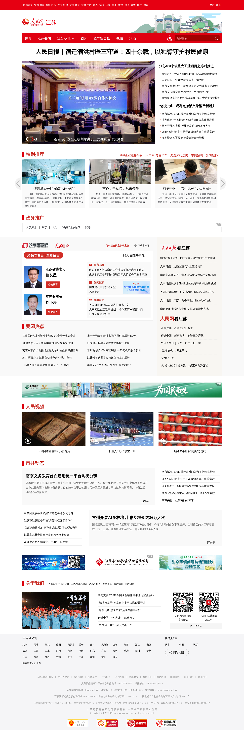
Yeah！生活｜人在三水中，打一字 (181, 343)
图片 (139, 5)
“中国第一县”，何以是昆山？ (115, 625)
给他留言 (53, 284)
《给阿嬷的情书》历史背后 (54, 451)
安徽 (149, 644)
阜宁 (44, 227)
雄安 (115, 657)
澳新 (195, 644)
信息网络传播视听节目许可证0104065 (53, 703)
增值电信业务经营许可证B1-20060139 (117, 696)
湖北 (70, 651)
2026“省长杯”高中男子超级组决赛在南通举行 (188, 131)
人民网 (173, 318)
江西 (36, 651)
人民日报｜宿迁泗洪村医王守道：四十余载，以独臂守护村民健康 (122, 51)
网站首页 (28, 5)
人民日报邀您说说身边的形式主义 (109, 304)
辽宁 (81, 644)
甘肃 (58, 657)
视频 (133, 5)
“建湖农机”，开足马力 (174, 350)
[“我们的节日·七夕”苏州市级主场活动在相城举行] (88, 63)
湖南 (81, 651)
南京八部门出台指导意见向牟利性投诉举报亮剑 (50, 350)
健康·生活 (86, 5)
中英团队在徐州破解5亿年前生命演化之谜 (48, 513)
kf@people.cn (91, 690)
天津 (36, 644)
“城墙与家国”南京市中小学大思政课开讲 (121, 602)
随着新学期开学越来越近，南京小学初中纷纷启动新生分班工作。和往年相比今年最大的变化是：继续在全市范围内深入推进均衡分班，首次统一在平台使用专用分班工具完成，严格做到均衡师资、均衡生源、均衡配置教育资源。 (87, 487)
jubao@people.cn (154, 683)
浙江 (137, 644)
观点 (95, 5)
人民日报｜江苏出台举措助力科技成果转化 (185, 300)
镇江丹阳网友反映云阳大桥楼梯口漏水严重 (122, 274)
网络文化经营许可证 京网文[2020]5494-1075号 (97, 703)
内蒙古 (71, 644)
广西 (103, 651)
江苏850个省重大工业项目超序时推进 (186, 66)
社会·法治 (63, 5)
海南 (115, 651)
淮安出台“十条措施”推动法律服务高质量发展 (188, 119)
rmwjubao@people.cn (167, 690)
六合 (54, 227)
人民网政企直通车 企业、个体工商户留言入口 (116, 309)
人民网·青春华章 (156, 155)
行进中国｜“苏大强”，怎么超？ (116, 617)
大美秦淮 (31, 227)
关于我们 (35, 583)
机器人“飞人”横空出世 (122, 451)
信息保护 (188, 677)
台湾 (127, 5)
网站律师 (175, 677)
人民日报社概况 (45, 677)
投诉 (91, 274)
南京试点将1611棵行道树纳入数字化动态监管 (188, 113)
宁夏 (81, 657)
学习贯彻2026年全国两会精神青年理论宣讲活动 (126, 595)
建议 (91, 269)
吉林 (92, 644)
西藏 (36, 657)
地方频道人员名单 (31, 663)
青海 (70, 657)
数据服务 (147, 677)
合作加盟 (119, 677)
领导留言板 (101, 38)
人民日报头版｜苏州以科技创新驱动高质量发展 (188, 283)
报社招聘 (78, 677)
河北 (47, 644)
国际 (108, 5)
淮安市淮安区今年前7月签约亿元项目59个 (48, 520)
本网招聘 (197, 155)
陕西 (47, 657)
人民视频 (35, 406)
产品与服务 (95, 584)
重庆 (126, 651)
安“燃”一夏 (167, 358)
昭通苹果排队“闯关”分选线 (190, 451)
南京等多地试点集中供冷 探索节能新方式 (184, 308)
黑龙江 (104, 644)
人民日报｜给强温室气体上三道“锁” (183, 79)
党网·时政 (39, 5)
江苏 (51, 23)
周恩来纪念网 (179, 155)
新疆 (92, 657)
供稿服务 (133, 677)
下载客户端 (143, 245)
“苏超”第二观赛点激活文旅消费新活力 (187, 106)
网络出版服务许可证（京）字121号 (141, 703)
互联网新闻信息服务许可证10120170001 (74, 696)
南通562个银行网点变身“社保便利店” (109, 365)
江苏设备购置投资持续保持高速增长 (183, 137)
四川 (137, 651)
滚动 (132, 38)
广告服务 (106, 677)
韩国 (181, 644)
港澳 (120, 5)
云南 (24, 657)
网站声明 (161, 677)
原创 (28, 38)
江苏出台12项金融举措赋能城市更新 (108, 343)
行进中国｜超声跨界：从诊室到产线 (182, 335)
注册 (218, 5)
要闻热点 (35, 326)
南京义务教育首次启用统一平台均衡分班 (186, 91)
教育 (146, 5)
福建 (24, 651)
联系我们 (118, 584)
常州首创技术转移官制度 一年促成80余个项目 (114, 350)
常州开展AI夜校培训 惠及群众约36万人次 (186, 125)
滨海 (87, 227)
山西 (58, 644)
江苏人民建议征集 (99, 314)
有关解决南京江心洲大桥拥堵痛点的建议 (120, 269)
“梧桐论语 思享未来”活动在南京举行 (119, 610)
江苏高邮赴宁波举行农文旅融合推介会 (46, 534)
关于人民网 (63, 677)
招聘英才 (92, 677)
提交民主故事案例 (120, 245)
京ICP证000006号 (169, 703)
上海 (115, 644)
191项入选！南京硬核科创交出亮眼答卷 (45, 365)
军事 (114, 5)
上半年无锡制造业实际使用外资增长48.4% (111, 335)
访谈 (101, 5)
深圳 (103, 657)
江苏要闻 (44, 38)
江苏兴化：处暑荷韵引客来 (177, 328)
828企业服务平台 (131, 155)
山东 (47, 651)
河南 (58, 651)
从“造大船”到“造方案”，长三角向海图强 (184, 365)
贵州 (149, 651)
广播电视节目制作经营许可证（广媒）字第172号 (165, 696)
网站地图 (178, 652)
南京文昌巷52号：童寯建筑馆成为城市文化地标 (190, 85)
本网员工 (107, 584)
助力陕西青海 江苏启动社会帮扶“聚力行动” (47, 357)
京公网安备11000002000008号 (195, 703)
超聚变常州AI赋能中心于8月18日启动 (46, 541)
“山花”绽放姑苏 (71, 227)
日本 (167, 644)
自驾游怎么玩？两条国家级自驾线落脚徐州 (47, 343)
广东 (92, 651)
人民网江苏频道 (79, 584)
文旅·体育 (75, 5)
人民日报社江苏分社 (58, 584)
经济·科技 (51, 5)
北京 (24, 644)
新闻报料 (212, 155)
